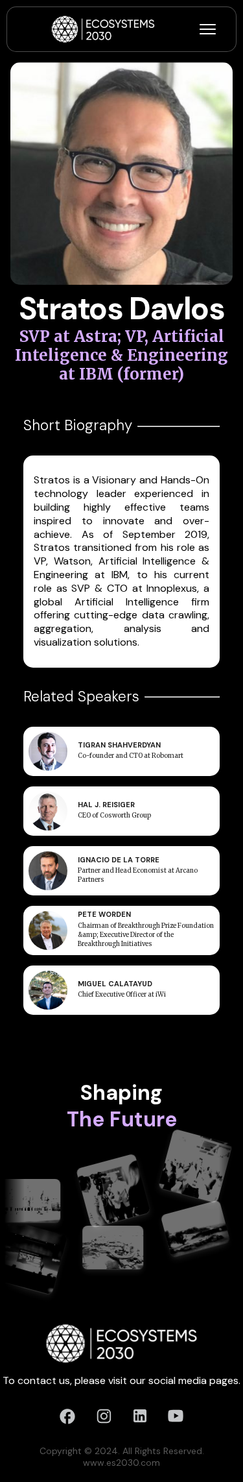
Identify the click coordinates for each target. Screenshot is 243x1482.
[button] (207, 29)
